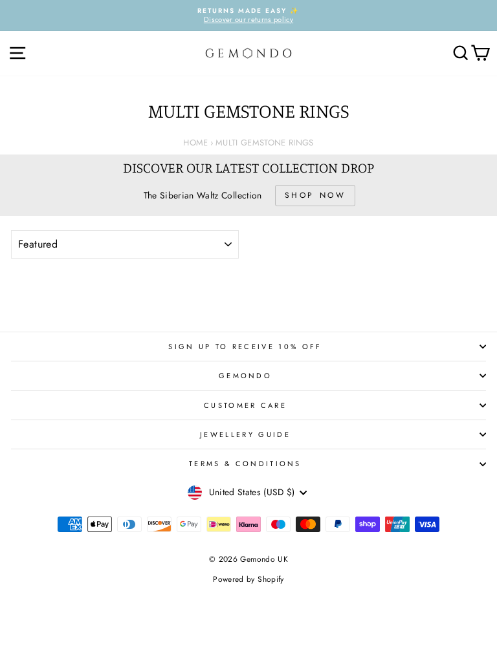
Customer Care (245, 405)
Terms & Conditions (245, 463)
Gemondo (245, 375)
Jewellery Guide (245, 434)
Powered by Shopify (248, 579)
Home (195, 142)
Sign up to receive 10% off (245, 346)
